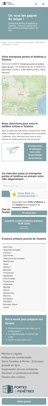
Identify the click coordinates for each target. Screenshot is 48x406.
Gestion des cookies (13, 377)
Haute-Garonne (6, 44)
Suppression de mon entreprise (20, 369)
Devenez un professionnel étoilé (20, 373)
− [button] (4, 81)
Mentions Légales (12, 353)
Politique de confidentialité (16, 357)
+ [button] (4, 78)
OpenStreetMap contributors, (32, 115)
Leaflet (14, 115)
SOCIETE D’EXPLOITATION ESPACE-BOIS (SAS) (24, 222)
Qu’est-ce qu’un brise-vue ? (19, 339)
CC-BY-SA (43, 115)
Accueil (4, 42)
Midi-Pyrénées (40, 42)
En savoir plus (29, 212)
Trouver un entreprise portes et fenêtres (21, 42)
